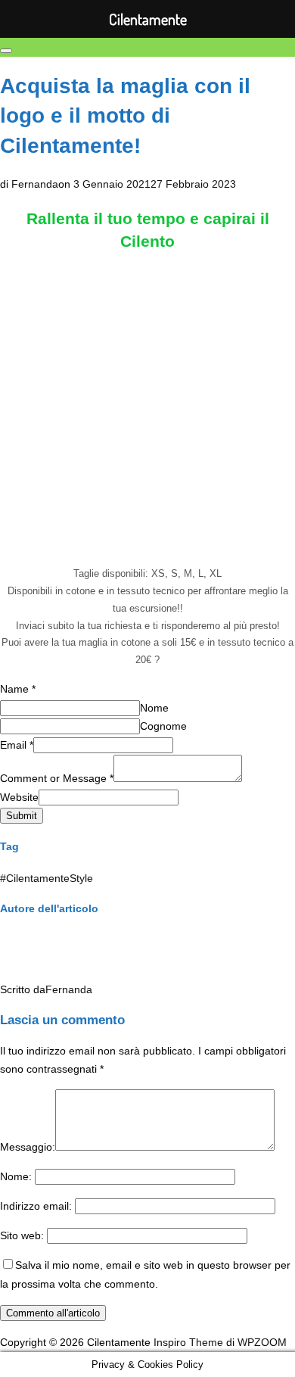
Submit (21, 815)
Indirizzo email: (36, 1206)
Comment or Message (56, 778)
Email (16, 745)
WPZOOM (262, 1342)
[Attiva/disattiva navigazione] (6, 50)
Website (19, 797)
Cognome (163, 726)
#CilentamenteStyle (46, 878)
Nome (154, 708)
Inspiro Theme (188, 1342)
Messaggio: (27, 1147)
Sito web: (22, 1235)
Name (18, 689)
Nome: (16, 1176)
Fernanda (34, 184)
